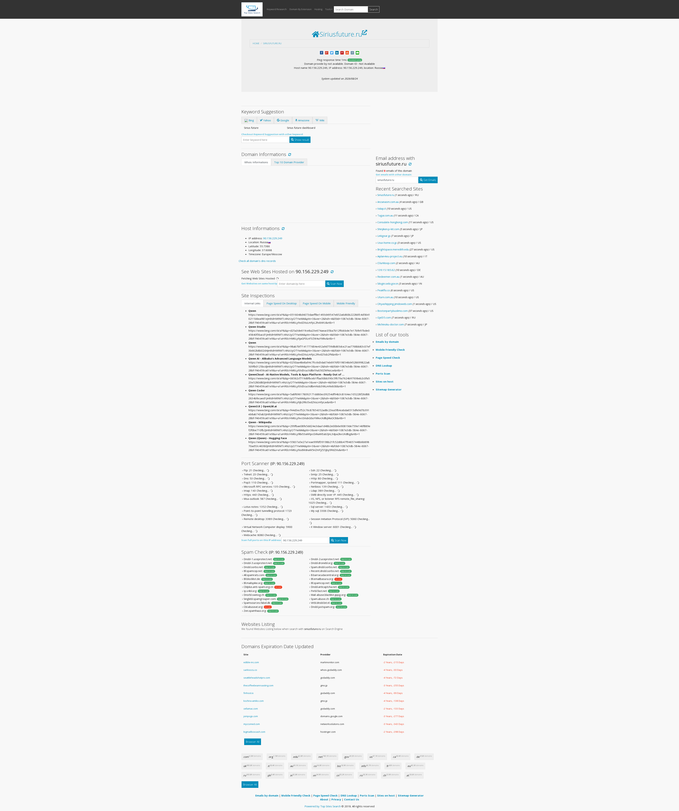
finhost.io (248, 693)
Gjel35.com (384, 317)
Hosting (318, 9)
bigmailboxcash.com (254, 731)
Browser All (252, 741)
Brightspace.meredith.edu (393, 249)
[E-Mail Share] (357, 52)
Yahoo (267, 120)
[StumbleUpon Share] (347, 52)
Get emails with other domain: (394, 174)
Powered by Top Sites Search (322, 806)
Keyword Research (277, 9)
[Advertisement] (305, 192)
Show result (301, 139)
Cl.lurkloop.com (386, 263)
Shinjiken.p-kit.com (388, 229)
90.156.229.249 (272, 238)
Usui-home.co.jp (387, 242)
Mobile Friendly (346, 303)
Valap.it (381, 208)
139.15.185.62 (386, 270)
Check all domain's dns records (257, 261)
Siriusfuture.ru (272, 43)
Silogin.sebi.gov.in (387, 283)
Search (373, 9)
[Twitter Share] (332, 52)
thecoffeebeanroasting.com (258, 685)
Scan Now (336, 283)
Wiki (321, 120)
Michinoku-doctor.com (390, 324)
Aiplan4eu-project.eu (389, 256)
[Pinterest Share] (342, 52)
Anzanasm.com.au (388, 202)
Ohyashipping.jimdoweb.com (394, 304)
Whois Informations (256, 162)
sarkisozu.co (250, 669)
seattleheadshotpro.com (256, 677)
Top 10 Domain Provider (289, 162)
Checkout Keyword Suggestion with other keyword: (272, 134)
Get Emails (429, 180)
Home (256, 43)
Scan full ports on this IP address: (261, 540)
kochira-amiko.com (253, 700)
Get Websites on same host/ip (259, 283)
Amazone (303, 120)
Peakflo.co (383, 290)
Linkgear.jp (383, 235)
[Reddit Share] (352, 52)
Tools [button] (328, 9)
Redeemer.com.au (388, 276)
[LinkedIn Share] (337, 52)
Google (284, 120)
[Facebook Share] (321, 52)
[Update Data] (289, 154)
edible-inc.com (251, 662)
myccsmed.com (251, 724)
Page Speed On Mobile (317, 303)
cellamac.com (250, 708)
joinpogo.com (250, 716)
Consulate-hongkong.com (392, 222)
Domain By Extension (300, 9)
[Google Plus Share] (326, 52)
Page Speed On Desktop (281, 303)
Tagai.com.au (385, 215)
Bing (251, 120)
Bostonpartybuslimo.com (392, 310)
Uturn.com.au (385, 297)
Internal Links (252, 303)
